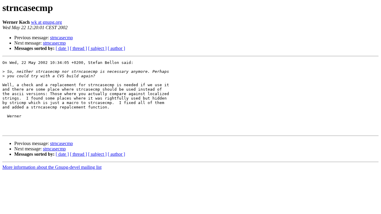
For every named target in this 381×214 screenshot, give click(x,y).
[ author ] (116, 48)
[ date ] (62, 48)
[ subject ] (97, 48)
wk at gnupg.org (46, 22)
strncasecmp (61, 37)
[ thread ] (78, 48)
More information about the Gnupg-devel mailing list (52, 167)
